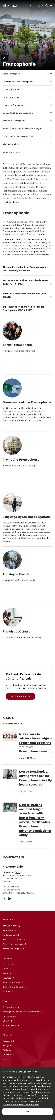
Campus (9, 1007)
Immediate (12, 948)
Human (11, 982)
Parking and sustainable (21, 1011)
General (10, 930)
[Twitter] (4, 898)
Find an (9, 935)
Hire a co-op (12, 939)
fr (31, 5)
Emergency (13, 944)
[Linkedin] (9, 898)
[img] (10, 5)
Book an (9, 1025)
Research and (14, 987)
